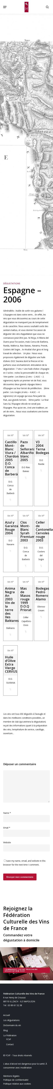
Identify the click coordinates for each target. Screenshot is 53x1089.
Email (6, 827)
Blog (5, 1030)
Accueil (6, 1015)
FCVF (8, 1039)
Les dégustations (11, 1020)
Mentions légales (11, 1076)
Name (7, 812)
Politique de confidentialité (15, 1079)
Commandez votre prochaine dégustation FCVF (21, 970)
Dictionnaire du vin (12, 1025)
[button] (4, 7)
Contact (10, 1044)
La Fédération (9, 1035)
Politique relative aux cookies (17, 1083)
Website (7, 842)
